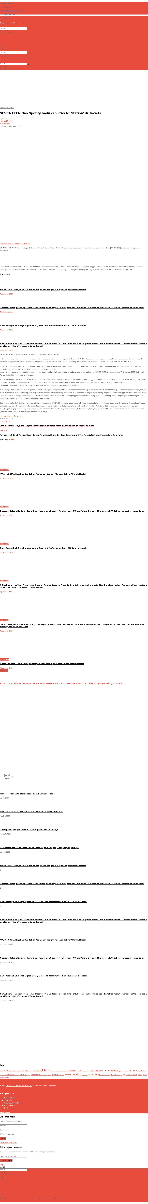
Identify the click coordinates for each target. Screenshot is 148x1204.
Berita (6, 1179)
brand (72, 1071)
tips (124, 1074)
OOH (6, 1108)
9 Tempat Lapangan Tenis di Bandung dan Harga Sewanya (29, 830)
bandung (20, 1071)
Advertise (8, 1100)
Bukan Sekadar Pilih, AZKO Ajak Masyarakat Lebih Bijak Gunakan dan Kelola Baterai (42, 664)
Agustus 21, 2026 (6, 330)
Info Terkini (8, 19)
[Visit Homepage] (15, 8)
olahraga (17, 1075)
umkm (140, 1075)
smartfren (103, 1075)
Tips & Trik (8, 25)
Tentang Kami (9, 3)
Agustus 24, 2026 (6, 294)
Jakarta (133, 1070)
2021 (5, 1070)
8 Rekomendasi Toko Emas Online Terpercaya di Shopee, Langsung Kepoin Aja (39, 848)
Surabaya (118, 1075)
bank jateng (27, 1071)
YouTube (7, 1078)
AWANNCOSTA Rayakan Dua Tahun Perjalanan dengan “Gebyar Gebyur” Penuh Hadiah (43, 289)
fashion (84, 1071)
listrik (5, 1075)
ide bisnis (99, 1071)
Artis (15, 1071)
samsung (85, 1075)
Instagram (118, 1071)
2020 (1, 1071)
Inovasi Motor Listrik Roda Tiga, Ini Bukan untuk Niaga (27, 794)
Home (2, 108)
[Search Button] (28, 64)
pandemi (35, 1074)
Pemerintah (43, 1075)
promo (55, 1074)
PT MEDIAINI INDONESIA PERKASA (19, 1086)
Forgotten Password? (8, 1143)
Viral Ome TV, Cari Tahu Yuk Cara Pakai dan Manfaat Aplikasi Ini (31, 812)
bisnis (46, 1070)
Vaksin (145, 1075)
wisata (2, 1078)
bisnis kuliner (65, 1071)
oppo (28, 1075)
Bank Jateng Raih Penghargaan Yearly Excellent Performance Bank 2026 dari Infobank (43, 325)
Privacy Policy (9, 1105)
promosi (61, 1075)
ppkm (49, 1075)
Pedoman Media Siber (13, 11)
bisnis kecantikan (56, 1071)
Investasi (125, 1071)
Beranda (7, 1177)
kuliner (143, 1071)
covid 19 (78, 1071)
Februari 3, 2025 (6, 121)
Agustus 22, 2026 (6, 312)
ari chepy (6, 118)
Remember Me (8, 1134)
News (6, 17)
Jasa (139, 1071)
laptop (2, 1075)
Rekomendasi (73, 1074)
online (23, 1074)
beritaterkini (37, 1071)
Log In (2, 1165)
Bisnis (6, 21)
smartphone (110, 1075)
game (88, 1071)
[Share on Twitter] (31, 244)
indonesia (109, 1070)
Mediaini (10, 1075)
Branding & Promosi (12, 23)
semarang (94, 1074)
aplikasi (11, 1071)
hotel (93, 1071)
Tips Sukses (131, 1074)
